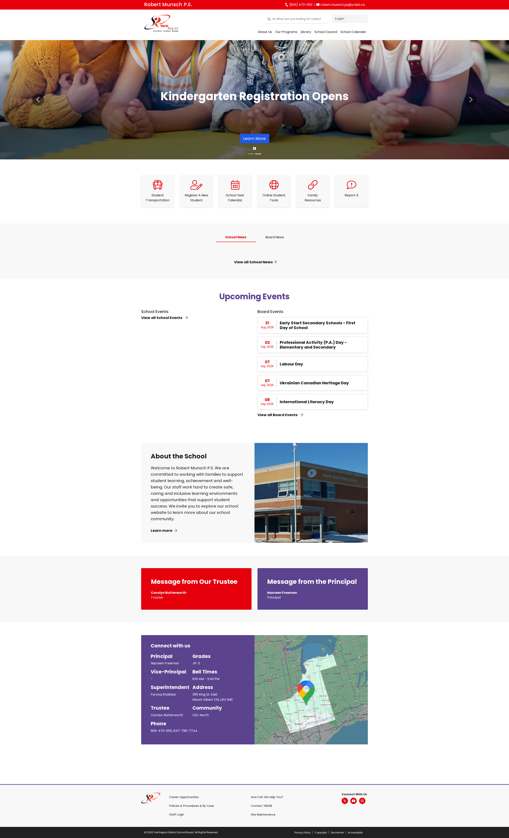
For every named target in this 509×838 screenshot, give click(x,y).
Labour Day (291, 364)
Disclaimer (337, 832)
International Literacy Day (307, 402)
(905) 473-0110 (300, 4)
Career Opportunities (184, 797)
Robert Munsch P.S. (168, 4)
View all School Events (162, 317)
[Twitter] (345, 801)
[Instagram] (362, 801)
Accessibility (355, 832)
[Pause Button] (254, 148)
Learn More (254, 138)
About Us (265, 32)
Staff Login (176, 815)
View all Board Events (277, 414)
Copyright (321, 832)
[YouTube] (353, 801)
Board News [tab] (274, 237)
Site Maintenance (263, 815)
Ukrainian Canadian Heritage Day (314, 383)
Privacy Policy (302, 832)
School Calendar (353, 32)
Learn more (161, 530)
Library (305, 32)
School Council (325, 32)
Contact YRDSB (261, 806)
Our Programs (286, 32)
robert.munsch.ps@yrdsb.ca (342, 4)
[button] (38, 99)
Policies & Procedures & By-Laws (191, 806)
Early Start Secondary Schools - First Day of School (317, 325)
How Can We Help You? (267, 797)
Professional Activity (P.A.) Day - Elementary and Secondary (313, 345)
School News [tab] (235, 237)
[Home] (161, 24)
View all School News (254, 262)
